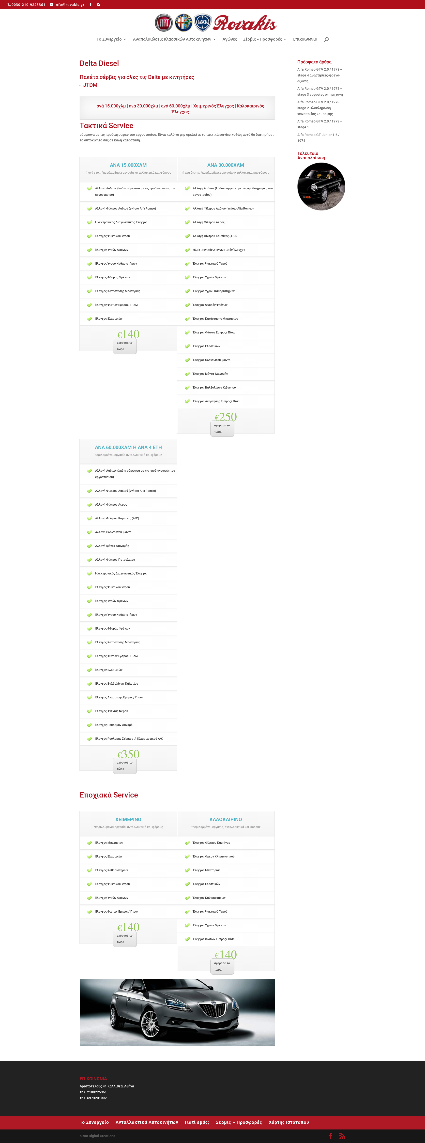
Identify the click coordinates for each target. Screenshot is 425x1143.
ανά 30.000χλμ (143, 105)
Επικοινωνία (305, 39)
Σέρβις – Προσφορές (262, 39)
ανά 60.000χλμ (175, 105)
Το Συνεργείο (109, 39)
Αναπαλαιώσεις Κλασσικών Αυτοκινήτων (172, 39)
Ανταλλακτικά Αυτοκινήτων (147, 1122)
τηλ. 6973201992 (93, 1098)
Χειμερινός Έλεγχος (213, 105)
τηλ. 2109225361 (93, 1092)
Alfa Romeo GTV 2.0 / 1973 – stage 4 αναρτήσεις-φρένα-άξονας (319, 75)
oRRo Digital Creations (97, 1136)
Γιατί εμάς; (197, 1122)
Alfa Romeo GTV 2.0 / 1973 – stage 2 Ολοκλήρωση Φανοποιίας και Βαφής (319, 108)
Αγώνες (230, 39)
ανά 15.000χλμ (111, 105)
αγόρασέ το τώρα (125, 346)
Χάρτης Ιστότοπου (289, 1122)
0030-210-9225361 (29, 4)
